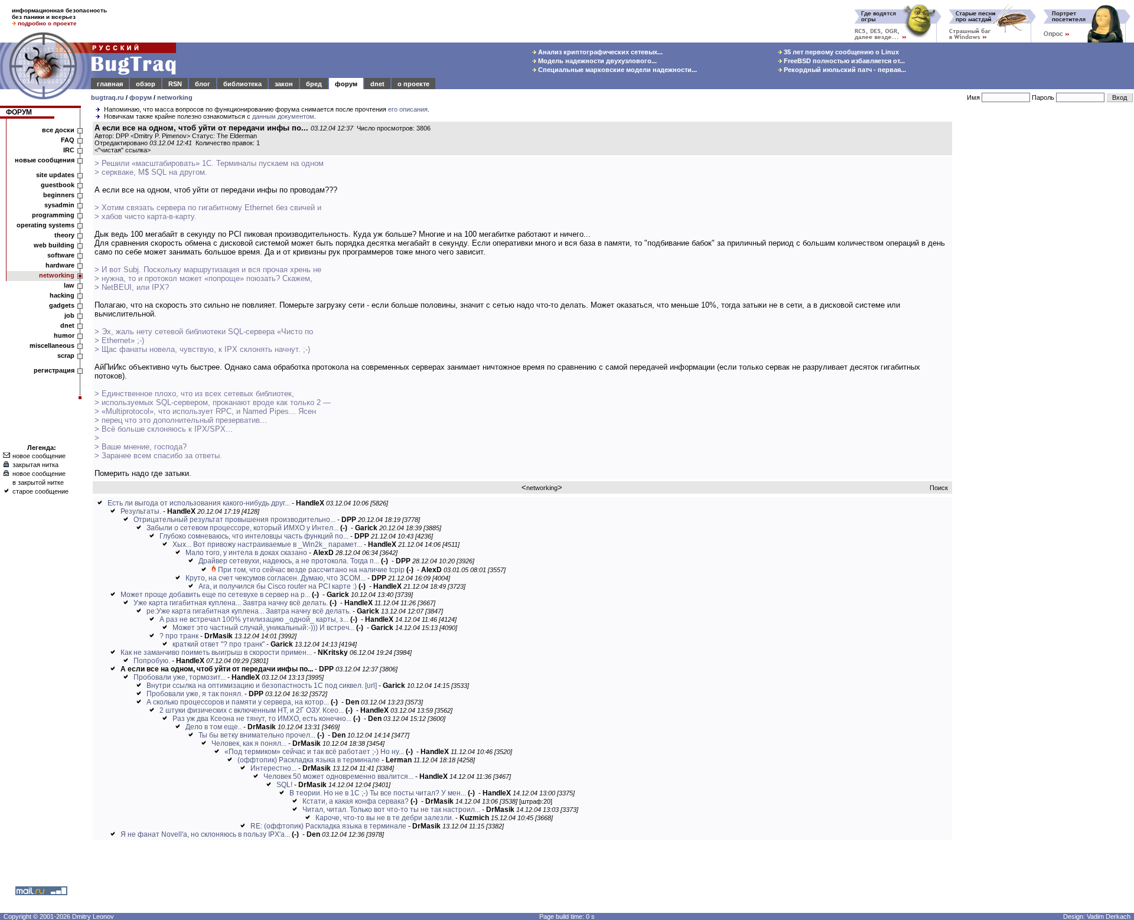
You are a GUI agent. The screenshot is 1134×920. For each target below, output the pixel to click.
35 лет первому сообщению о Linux (840, 52)
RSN (175, 83)
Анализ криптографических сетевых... (599, 52)
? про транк (178, 636)
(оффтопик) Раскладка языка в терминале (308, 760)
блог (202, 83)
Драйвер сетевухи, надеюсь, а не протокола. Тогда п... (288, 561)
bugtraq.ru (107, 97)
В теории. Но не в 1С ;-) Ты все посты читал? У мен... (377, 793)
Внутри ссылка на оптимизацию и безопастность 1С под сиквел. (254, 685)
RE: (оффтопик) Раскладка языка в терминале (328, 826)
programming (53, 214)
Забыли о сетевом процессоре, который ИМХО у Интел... (242, 528)
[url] (371, 685)
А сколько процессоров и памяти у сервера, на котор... (237, 702)
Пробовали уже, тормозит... (179, 677)
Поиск (939, 487)
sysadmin (59, 204)
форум (346, 83)
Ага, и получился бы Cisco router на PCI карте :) (277, 586)
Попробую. (151, 661)
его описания (408, 109)
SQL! (284, 785)
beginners (58, 194)
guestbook (57, 184)
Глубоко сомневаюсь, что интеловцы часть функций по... (253, 536)
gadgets (61, 305)
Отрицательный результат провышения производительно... (234, 520)
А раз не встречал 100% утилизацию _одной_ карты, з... (253, 619)
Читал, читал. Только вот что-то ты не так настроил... (391, 809)
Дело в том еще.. (213, 727)
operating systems (45, 225)
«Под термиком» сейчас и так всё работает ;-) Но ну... (314, 752)
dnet (377, 83)
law (69, 285)
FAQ (67, 139)
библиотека (242, 83)
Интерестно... (273, 768)
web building (54, 245)
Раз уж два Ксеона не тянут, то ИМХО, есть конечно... (261, 719)
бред (314, 83)
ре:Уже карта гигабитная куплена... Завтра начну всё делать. (248, 611)
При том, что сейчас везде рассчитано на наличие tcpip (311, 570)
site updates (55, 174)
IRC (68, 150)
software (60, 255)
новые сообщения (44, 160)
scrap (65, 355)
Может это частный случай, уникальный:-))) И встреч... (263, 628)
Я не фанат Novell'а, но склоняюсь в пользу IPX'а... (205, 834)
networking (175, 97)
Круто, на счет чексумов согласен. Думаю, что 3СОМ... (275, 578)
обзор (145, 83)
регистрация (54, 370)
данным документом (283, 116)
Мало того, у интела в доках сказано (246, 553)
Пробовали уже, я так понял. (194, 694)
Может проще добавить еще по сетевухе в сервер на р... (215, 595)
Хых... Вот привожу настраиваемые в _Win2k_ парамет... (267, 544)
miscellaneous (52, 345)
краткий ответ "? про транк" (218, 644)
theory (64, 235)
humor (64, 335)
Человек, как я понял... (248, 743)
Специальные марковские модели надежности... (616, 69)
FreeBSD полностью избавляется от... (843, 60)
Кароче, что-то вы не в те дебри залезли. (384, 818)
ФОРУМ (19, 112)
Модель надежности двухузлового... (596, 60)
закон (284, 83)
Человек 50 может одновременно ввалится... (338, 776)
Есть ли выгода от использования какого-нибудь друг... (198, 503)
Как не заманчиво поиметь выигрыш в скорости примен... (216, 652)
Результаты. (140, 511)
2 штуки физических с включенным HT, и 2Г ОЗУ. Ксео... (251, 710)
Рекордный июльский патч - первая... (844, 69)
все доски (58, 129)
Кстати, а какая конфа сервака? (355, 801)
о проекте (413, 83)
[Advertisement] (1045, 300)
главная (110, 83)
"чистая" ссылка (122, 150)
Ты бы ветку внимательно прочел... (256, 735)
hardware (59, 265)
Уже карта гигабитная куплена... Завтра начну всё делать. (230, 603)
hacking (62, 295)
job (69, 315)
